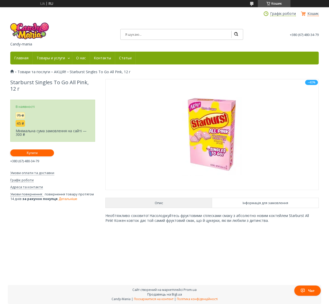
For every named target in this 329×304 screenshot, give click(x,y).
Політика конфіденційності (197, 299)
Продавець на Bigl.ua (164, 294)
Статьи (125, 58)
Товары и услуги (50, 58)
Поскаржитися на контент (153, 299)
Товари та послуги (33, 72)
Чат (311, 291)
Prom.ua (190, 289)
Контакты (102, 58)
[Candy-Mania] (29, 31)
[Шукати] (236, 34)
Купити (32, 153)
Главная (21, 58)
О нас (81, 58)
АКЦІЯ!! (60, 72)
